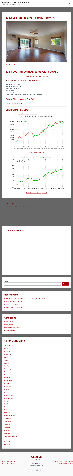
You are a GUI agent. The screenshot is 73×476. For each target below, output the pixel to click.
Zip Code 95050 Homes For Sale (15, 103)
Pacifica (6, 404)
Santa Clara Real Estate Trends (27, 114)
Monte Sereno (8, 395)
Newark (6, 401)
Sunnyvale (7, 439)
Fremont (7, 372)
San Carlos (7, 421)
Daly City (7, 363)
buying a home (8, 321)
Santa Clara (7, 430)
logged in (15, 206)
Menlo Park (7, 386)
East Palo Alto (8, 366)
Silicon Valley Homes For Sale (64, 461)
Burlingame (7, 354)
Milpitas (6, 392)
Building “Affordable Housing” (13, 301)
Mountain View (8, 398)
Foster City (7, 369)
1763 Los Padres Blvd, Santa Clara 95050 (32, 71)
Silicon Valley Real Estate (65, 463)
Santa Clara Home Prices (36, 152)
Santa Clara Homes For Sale (16, 2)
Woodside (7, 445)
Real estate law (8, 324)
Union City (7, 442)
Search (6, 281)
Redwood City (8, 412)
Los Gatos (7, 383)
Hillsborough (8, 375)
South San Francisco (10, 436)
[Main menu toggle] (69, 3)
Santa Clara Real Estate (18, 109)
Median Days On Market (11, 304)
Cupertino (7, 360)
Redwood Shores (9, 415)
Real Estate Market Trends (12, 327)
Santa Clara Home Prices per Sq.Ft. (36, 193)
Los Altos (7, 377)
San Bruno (7, 418)
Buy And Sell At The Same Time (13, 307)
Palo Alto (7, 407)
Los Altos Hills (8, 380)
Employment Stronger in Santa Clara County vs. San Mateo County (24, 298)
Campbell (7, 357)
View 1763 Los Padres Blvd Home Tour (36, 76)
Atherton (7, 345)
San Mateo (7, 427)
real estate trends (9, 330)
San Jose (7, 424)
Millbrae (6, 389)
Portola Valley (8, 410)
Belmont (6, 348)
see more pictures (11, 64)
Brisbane (7, 351)
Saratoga (7, 433)
